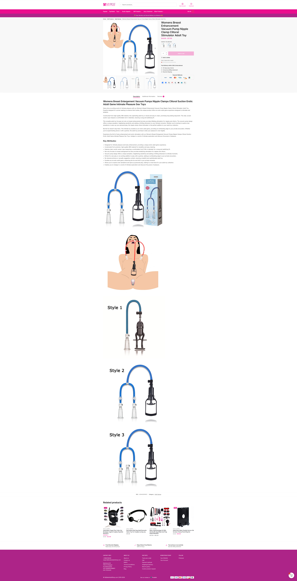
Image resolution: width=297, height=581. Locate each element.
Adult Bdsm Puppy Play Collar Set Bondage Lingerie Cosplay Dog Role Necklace (113, 532)
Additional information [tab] (148, 96)
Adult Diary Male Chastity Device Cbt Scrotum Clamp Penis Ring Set (183, 531)
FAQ (143, 560)
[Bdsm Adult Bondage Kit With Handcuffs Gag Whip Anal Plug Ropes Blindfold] (160, 516)
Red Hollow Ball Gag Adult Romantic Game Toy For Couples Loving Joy (136, 531)
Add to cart (181, 53)
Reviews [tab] (159, 96)
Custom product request (149, 569)
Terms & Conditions (129, 564)
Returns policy (146, 566)
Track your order (146, 558)
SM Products (110, 19)
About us (126, 558)
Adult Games (118, 19)
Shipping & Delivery (147, 564)
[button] (155, 48)
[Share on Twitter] (169, 82)
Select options (113, 539)
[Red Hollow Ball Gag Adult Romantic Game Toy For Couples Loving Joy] (136, 516)
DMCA (125, 562)
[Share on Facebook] (165, 82)
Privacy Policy (128, 566)
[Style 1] (163, 45)
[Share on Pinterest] (172, 82)
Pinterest (181, 558)
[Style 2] (168, 45)
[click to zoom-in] (130, 48)
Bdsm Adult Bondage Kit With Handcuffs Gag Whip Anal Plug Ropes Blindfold (158, 532)
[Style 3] (174, 45)
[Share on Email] (178, 82)
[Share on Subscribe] (181, 82)
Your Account (164, 560)
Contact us (127, 560)
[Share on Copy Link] (184, 82)
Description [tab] (136, 96)
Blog (125, 569)
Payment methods (147, 562)
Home (104, 19)
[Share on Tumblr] (175, 82)
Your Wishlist (164, 558)
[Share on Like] (162, 82)
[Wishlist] (122, 508)
